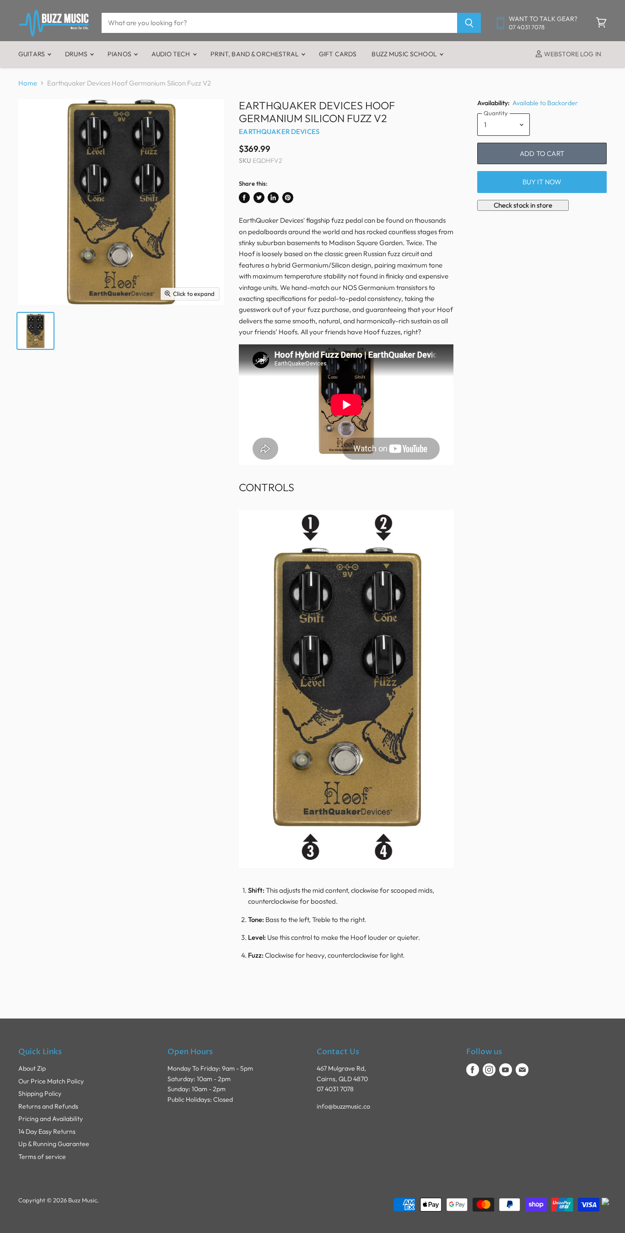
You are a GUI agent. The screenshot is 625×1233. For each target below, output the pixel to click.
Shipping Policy (39, 1093)
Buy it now (542, 181)
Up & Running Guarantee (53, 1144)
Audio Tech (171, 54)
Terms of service (42, 1157)
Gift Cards (337, 54)
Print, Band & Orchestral (255, 54)
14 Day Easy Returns (46, 1131)
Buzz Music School (405, 54)
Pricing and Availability (50, 1119)
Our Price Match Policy (51, 1081)
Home (27, 83)
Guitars (32, 54)
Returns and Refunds (48, 1106)
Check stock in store (523, 205)
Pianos (120, 54)
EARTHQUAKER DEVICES (279, 131)
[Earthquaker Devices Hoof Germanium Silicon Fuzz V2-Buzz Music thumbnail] (35, 331)
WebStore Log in (572, 54)
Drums (77, 54)
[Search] (469, 22)
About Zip (32, 1068)
